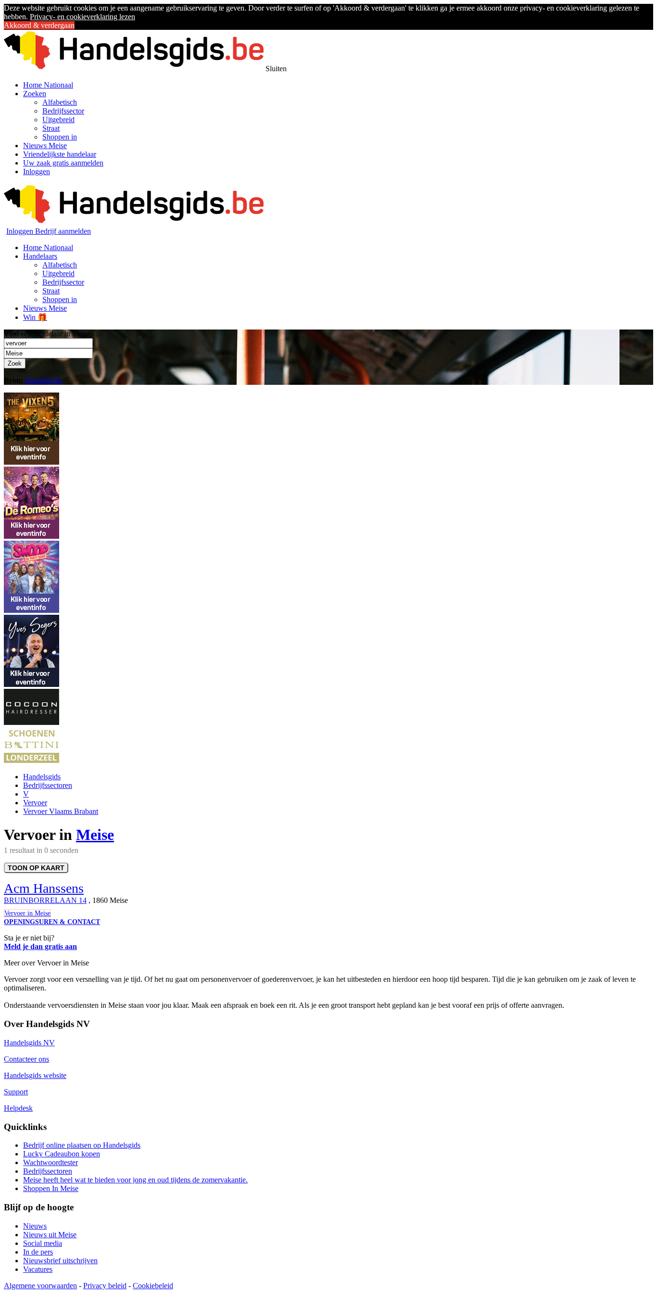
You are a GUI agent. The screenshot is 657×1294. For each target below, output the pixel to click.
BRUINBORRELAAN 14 (45, 900)
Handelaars (40, 256)
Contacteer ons (26, 1059)
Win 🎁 (35, 317)
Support (16, 1092)
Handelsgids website (35, 1075)
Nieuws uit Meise (49, 1235)
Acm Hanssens (44, 888)
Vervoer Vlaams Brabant (60, 811)
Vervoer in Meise (27, 913)
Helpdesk (18, 1108)
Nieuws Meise (45, 145)
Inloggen (36, 171)
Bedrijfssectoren (47, 785)
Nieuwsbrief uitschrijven (60, 1260)
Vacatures (37, 1269)
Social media (42, 1243)
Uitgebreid (58, 119)
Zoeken (34, 93)
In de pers (38, 1252)
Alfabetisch (59, 102)
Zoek (15, 363)
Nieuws (35, 1226)
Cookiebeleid (153, 1285)
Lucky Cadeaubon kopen (61, 1154)
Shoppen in (59, 137)
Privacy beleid (104, 1285)
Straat (51, 128)
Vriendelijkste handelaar (59, 154)
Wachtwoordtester (50, 1162)
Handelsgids (44, 380)
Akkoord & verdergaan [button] (39, 25)
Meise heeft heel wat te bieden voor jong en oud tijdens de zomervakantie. (135, 1180)
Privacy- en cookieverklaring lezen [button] (82, 17)
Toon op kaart (36, 868)
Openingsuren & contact (52, 922)
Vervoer (35, 803)
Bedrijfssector (63, 111)
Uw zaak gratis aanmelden (63, 163)
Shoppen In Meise (50, 1188)
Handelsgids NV (29, 1043)
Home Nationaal (48, 85)
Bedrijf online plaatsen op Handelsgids (81, 1145)
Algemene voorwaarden (40, 1285)
